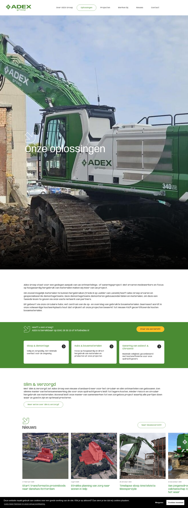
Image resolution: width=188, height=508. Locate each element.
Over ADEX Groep (64, 8)
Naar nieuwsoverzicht (152, 425)
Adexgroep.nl (18, 7)
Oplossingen (86, 8)
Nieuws (139, 8)
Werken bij (123, 8)
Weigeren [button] (159, 502)
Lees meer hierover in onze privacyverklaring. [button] (24, 504)
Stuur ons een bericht (150, 329)
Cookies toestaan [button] (176, 502)
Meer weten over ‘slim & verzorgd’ (43, 405)
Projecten (105, 8)
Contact (155, 8)
